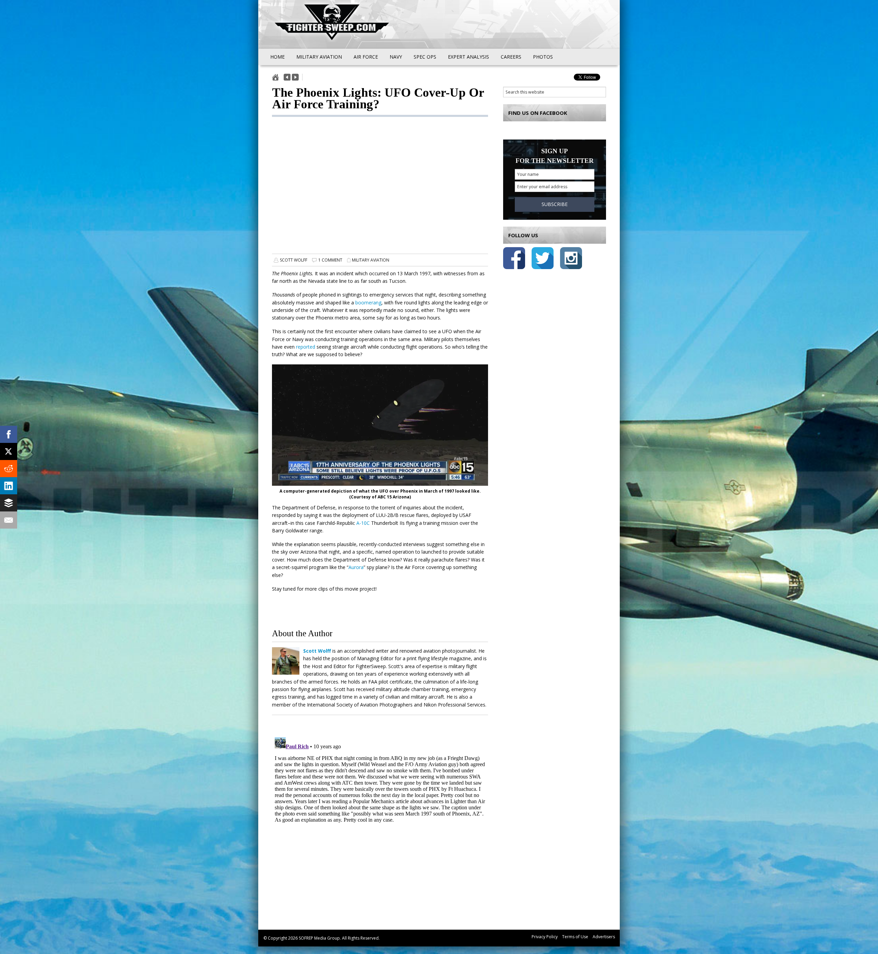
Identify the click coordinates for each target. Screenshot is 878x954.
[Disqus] (380, 820)
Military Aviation (370, 260)
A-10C (363, 523)
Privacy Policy (545, 937)
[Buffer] (8, 502)
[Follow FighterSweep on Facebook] (514, 259)
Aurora (356, 567)
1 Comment (330, 260)
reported (305, 346)
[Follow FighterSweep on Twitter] (543, 259)
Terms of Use (575, 937)
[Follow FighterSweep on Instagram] (571, 259)
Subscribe (555, 204)
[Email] (8, 520)
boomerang (368, 302)
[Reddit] (8, 468)
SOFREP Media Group (319, 938)
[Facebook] (8, 434)
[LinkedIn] (8, 485)
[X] (8, 451)
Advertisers (604, 937)
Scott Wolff (293, 260)
